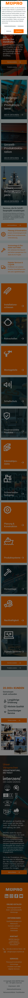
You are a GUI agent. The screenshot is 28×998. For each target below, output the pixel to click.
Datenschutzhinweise (10, 26)
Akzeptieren (19, 31)
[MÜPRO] (14, 3)
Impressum (21, 26)
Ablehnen (8, 31)
